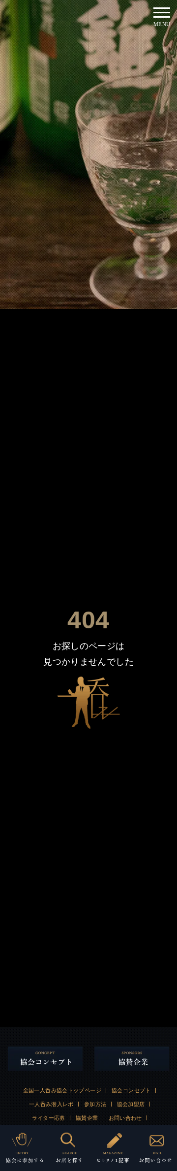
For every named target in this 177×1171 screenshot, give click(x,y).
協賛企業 (87, 1118)
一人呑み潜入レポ (51, 1104)
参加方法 (95, 1104)
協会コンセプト (131, 1090)
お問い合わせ (125, 1118)
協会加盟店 (131, 1104)
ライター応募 (48, 1118)
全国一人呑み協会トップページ (62, 1090)
